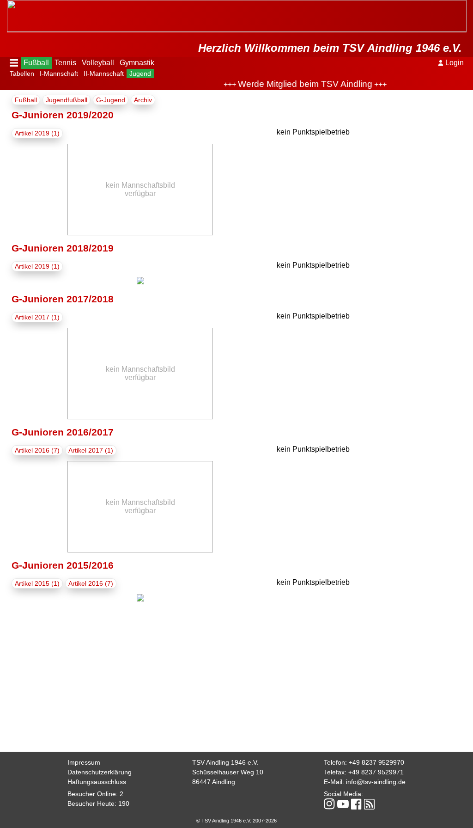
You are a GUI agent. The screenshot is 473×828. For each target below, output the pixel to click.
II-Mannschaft (104, 73)
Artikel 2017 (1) (37, 317)
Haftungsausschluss (96, 781)
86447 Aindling (213, 781)
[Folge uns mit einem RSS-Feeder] (369, 805)
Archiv (143, 100)
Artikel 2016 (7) (37, 450)
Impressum (83, 762)
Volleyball (98, 63)
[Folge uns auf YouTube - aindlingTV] (343, 804)
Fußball (36, 63)
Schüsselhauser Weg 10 (227, 772)
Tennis (65, 63)
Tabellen (22, 73)
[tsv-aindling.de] (9, 4)
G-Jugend (110, 100)
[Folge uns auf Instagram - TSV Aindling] (329, 804)
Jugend (140, 73)
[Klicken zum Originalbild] (140, 281)
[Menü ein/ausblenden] (14, 62)
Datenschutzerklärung (99, 772)
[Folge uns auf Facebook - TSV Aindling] (356, 804)
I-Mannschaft (59, 73)
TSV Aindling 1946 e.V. (225, 762)
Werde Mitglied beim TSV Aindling (297, 84)
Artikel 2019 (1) (37, 133)
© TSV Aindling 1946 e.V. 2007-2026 (236, 820)
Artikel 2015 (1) (37, 583)
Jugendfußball (66, 100)
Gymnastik (137, 63)
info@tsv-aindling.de (376, 781)
